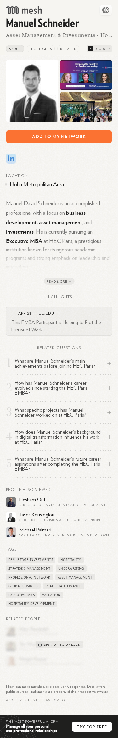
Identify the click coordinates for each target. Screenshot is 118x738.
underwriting (71, 568)
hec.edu (45, 313)
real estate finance (63, 586)
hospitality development (31, 603)
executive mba (21, 595)
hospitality (70, 560)
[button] (42, 700)
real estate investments (30, 560)
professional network (29, 577)
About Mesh (17, 700)
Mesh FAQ (42, 700)
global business (23, 586)
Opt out (62, 700)
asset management (75, 577)
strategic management (29, 568)
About (15, 49)
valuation (51, 595)
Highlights (41, 49)
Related (68, 49)
